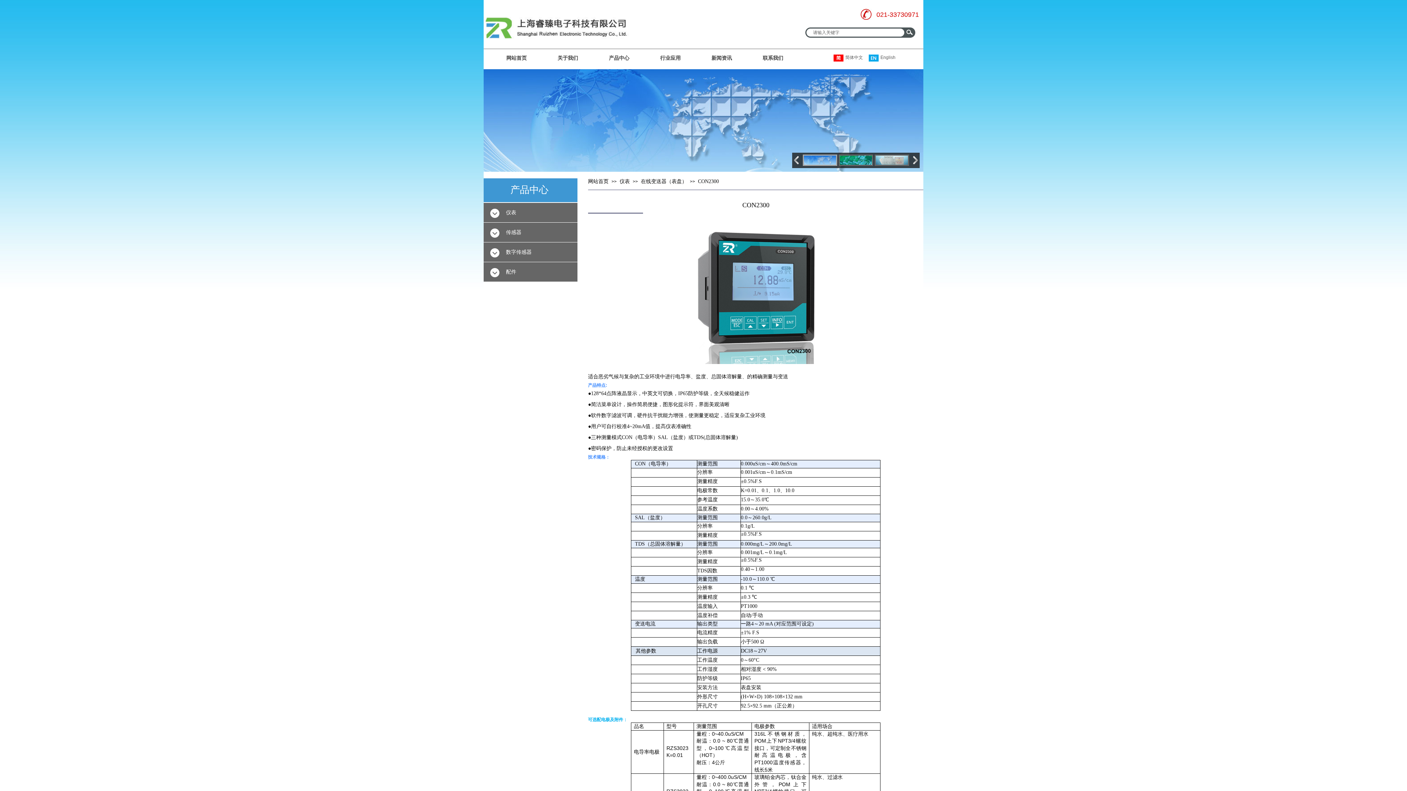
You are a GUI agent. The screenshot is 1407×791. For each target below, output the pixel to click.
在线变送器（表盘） (664, 181)
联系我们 (773, 58)
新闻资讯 (722, 58)
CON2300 (708, 181)
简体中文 (854, 57)
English (887, 57)
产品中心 (619, 58)
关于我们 (568, 58)
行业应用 (670, 58)
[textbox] (854, 32)
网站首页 (516, 58)
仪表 (625, 181)
